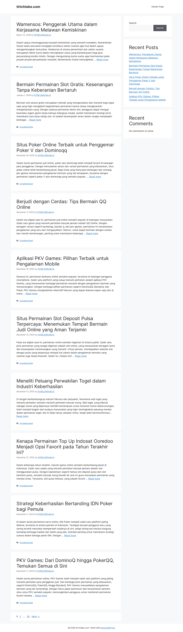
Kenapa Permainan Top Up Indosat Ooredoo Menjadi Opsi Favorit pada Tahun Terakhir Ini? (64, 446)
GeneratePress (108, 628)
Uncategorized (26, 67)
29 (28, 616)
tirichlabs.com (28, 7)
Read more (102, 59)
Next (36, 616)
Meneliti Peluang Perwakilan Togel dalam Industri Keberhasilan (61, 383)
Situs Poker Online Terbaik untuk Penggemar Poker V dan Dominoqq (65, 147)
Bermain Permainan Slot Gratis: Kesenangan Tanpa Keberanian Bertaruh (64, 87)
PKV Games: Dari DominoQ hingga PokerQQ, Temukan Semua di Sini (65, 563)
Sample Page (157, 6)
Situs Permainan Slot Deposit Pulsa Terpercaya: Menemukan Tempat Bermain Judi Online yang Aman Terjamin (61, 324)
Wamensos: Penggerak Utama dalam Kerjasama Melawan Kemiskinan (56, 27)
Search (133, 23)
